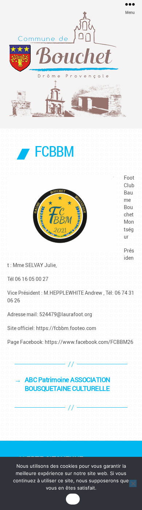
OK (73, 499)
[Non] (133, 483)
